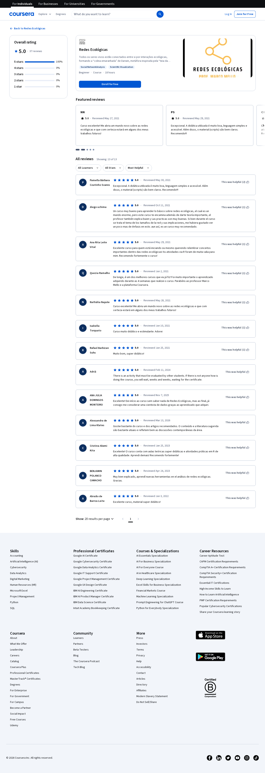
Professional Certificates (24, 673)
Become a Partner (20, 708)
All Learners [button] (85, 168)
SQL (12, 608)
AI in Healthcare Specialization (153, 573)
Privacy (140, 655)
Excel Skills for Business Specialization (158, 585)
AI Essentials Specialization (152, 556)
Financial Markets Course (150, 591)
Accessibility (143, 667)
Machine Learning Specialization (154, 596)
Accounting (16, 556)
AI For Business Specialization (153, 562)
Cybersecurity (18, 567)
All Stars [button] (110, 168)
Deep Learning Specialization (153, 579)
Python (14, 602)
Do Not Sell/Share (146, 702)
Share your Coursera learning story (220, 612)
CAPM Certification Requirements (219, 562)
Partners (78, 644)
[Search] (160, 14)
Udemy (14, 725)
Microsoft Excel (19, 591)
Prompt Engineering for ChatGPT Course (159, 602)
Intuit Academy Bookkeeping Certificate (96, 608)
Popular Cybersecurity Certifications (221, 606)
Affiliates (141, 690)
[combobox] (110, 14)
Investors (141, 644)
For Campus (17, 702)
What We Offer (18, 644)
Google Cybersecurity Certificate (92, 562)
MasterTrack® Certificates (25, 679)
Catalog (14, 661)
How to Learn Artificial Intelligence (219, 595)
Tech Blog (79, 667)
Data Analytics (18, 573)
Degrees (15, 685)
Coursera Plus (18, 667)
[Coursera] (21, 14)
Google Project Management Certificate (96, 579)
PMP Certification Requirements (218, 600)
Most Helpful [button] (135, 168)
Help (139, 661)
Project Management (22, 596)
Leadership (16, 650)
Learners (78, 638)
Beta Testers (81, 650)
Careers (14, 655)
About (13, 638)
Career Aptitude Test (212, 556)
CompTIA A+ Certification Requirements (223, 567)
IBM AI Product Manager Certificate (93, 596)
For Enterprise (18, 690)
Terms (140, 650)
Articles (140, 679)
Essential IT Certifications (214, 583)
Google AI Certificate (85, 556)
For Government (19, 696)
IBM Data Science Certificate (89, 602)
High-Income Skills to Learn (215, 589)
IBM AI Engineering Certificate (90, 591)
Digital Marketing (19, 579)
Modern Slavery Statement (152, 696)
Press (139, 638)
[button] (61, 14)
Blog (76, 655)
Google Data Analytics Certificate (92, 567)
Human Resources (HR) (23, 585)
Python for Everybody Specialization (157, 608)
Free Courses (18, 720)
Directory (141, 685)
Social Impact (18, 714)
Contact (140, 673)
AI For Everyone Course (150, 567)
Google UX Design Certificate (90, 585)
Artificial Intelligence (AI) (24, 562)
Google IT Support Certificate (90, 573)
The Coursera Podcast (86, 661)
